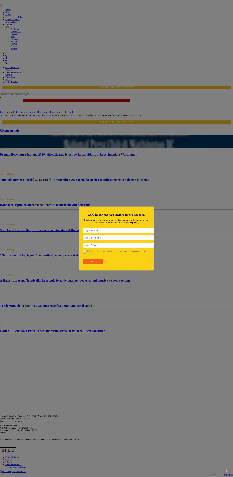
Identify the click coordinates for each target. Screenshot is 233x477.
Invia (93, 261)
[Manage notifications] (227, 471)
